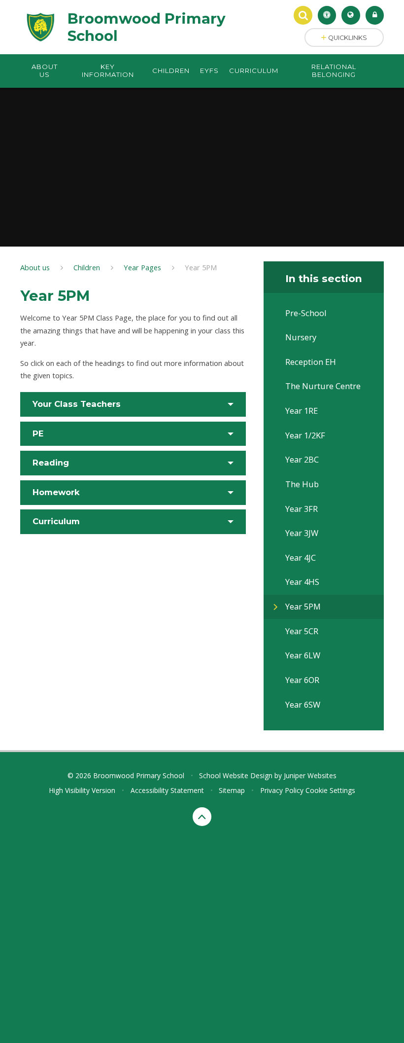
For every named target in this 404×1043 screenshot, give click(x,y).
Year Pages (142, 267)
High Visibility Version (82, 790)
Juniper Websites (310, 775)
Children (86, 267)
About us (35, 267)
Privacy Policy (281, 790)
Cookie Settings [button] (330, 790)
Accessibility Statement (167, 790)
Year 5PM (201, 267)
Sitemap (232, 790)
